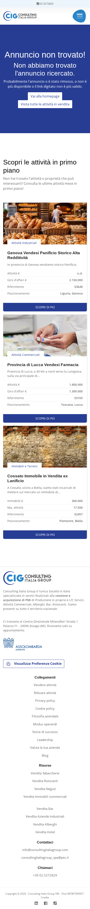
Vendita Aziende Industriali (45, 816)
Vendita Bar (45, 809)
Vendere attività (45, 685)
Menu (79, 16)
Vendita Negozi (45, 789)
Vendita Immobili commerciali (45, 796)
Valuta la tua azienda (45, 747)
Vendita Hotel (45, 832)
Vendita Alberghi (45, 824)
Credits (45, 897)
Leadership (45, 740)
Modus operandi (45, 724)
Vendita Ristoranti (45, 781)
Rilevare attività (45, 693)
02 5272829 (46, 3)
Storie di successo (45, 732)
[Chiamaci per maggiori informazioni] (55, 903)
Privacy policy (45, 700)
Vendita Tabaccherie (45, 773)
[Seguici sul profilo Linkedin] (37, 903)
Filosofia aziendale (45, 716)
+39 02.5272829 (45, 875)
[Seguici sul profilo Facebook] (46, 903)
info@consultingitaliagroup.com (45, 850)
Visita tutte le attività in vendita (45, 104)
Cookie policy (45, 708)
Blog (45, 755)
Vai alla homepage (45, 96)
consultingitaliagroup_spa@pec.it (45, 857)
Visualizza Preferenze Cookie (37, 663)
